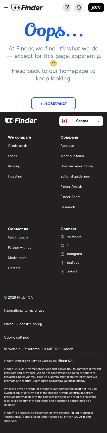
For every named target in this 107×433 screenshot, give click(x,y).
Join (96, 7)
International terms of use (24, 310)
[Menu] (6, 7)
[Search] (66, 7)
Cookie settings (16, 337)
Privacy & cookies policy (23, 324)
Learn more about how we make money (59, 381)
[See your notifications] (78, 7)
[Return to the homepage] (27, 7)
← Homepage (53, 104)
